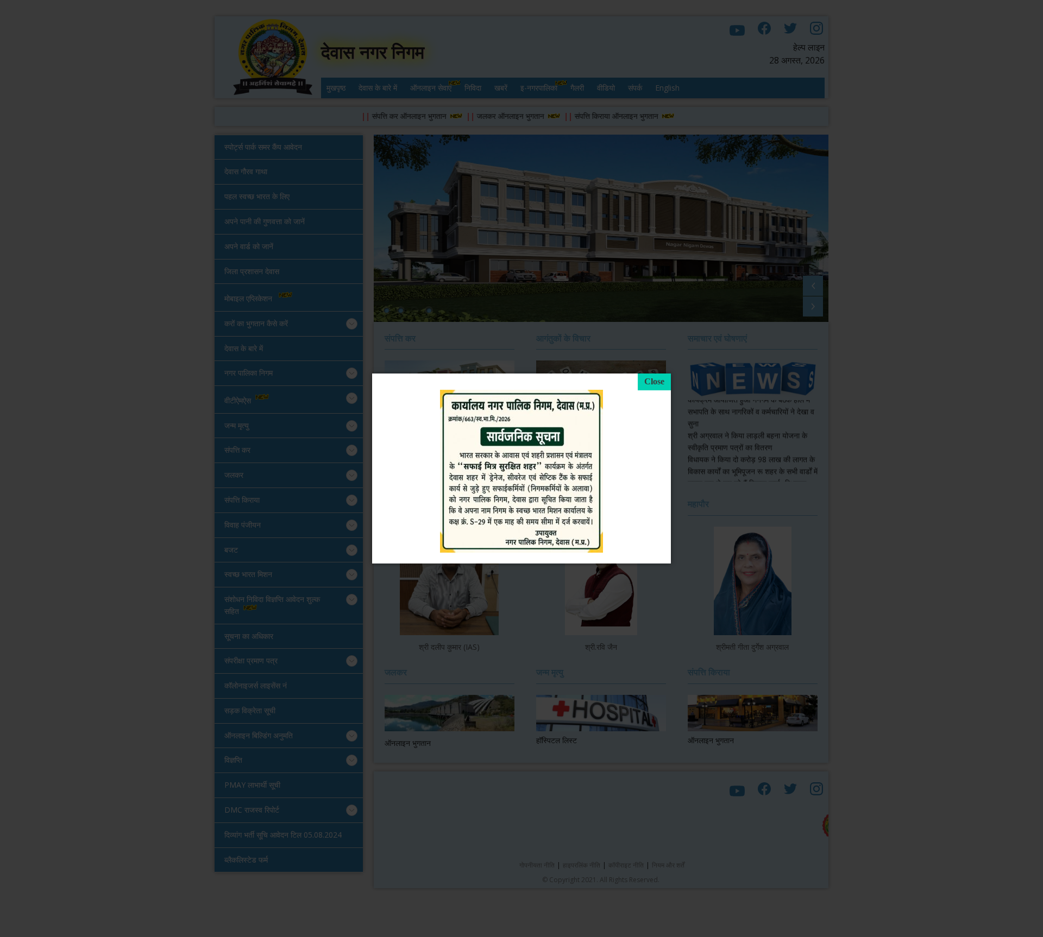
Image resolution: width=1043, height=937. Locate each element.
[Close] (654, 381)
